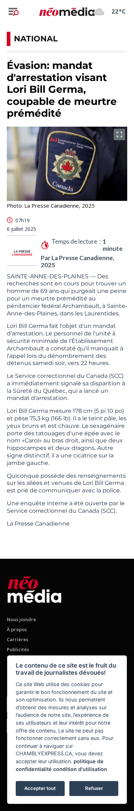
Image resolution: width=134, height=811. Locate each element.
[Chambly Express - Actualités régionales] (67, 11)
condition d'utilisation (80, 769)
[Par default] (34, 588)
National (36, 39)
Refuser (94, 788)
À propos (17, 629)
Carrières (17, 639)
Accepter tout (40, 788)
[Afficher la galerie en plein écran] (119, 134)
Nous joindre (21, 619)
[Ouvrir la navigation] (13, 11)
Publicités (18, 649)
